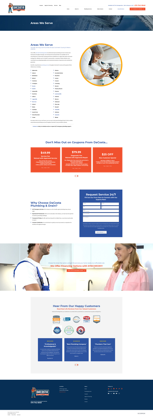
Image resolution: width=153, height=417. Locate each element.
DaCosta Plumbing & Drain (41, 52)
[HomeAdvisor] (116, 388)
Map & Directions (62, 391)
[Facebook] (114, 388)
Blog (60, 5)
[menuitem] (9, 414)
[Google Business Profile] (108, 388)
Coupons (41, 5)
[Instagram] (121, 388)
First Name (84, 203)
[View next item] (77, 176)
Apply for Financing (48, 5)
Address (84, 210)
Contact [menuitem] (110, 8)
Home (86, 388)
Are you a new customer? (86, 213)
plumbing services (45, 65)
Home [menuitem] (68, 8)
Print (48, 167)
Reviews (56, 5)
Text (42, 167)
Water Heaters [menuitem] (100, 8)
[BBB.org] (111, 388)
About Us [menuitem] (77, 8)
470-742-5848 (139, 5)
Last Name (103, 203)
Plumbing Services (88, 391)
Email (45, 167)
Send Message (100, 232)
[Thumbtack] (119, 388)
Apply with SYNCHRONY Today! (75, 270)
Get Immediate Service (136, 8)
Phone (84, 206)
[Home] (17, 7)
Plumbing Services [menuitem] (88, 8)
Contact (86, 401)
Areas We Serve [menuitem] (121, 8)
